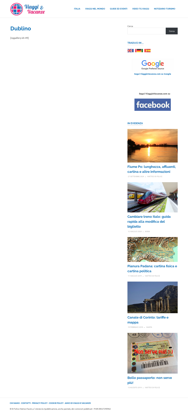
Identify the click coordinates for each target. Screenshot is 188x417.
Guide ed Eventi (118, 9)
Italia (77, 9)
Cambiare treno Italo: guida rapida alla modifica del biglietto (149, 222)
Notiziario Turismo (164, 9)
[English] (129, 50)
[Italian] (143, 50)
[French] (134, 50)
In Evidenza (135, 123)
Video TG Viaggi (140, 9)
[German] (139, 50)
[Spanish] (148, 50)
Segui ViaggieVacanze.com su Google (152, 73)
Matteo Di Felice (154, 176)
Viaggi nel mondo (95, 9)
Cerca (130, 26)
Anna (147, 231)
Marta (149, 327)
